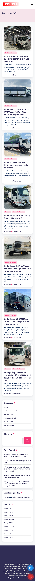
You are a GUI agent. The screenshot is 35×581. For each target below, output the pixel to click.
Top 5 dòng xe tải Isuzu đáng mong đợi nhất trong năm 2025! (17, 476)
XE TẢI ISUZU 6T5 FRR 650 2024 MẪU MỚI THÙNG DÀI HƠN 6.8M (16, 59)
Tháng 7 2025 (8, 508)
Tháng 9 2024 (8, 530)
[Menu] (32, 4)
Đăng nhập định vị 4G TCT (21, 497)
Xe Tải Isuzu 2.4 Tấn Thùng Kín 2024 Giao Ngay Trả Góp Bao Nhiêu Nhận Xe (17, 268)
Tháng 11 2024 (9, 523)
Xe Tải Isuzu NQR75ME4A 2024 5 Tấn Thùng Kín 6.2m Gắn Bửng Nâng (16, 321)
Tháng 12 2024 (9, 519)
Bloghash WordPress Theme (17, 578)
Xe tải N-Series (18, 212)
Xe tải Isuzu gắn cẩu (10, 418)
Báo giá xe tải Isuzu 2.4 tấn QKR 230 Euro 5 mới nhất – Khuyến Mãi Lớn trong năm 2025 (16, 484)
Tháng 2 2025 (8, 512)
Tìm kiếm (8, 434)
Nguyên (6, 497)
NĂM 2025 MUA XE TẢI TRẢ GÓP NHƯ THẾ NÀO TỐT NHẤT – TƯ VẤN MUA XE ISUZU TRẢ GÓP (17, 469)
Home (4, 17)
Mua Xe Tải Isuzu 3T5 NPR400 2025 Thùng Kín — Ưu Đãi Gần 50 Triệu (16, 455)
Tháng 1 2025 (8, 516)
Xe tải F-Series (10, 53)
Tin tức (7, 212)
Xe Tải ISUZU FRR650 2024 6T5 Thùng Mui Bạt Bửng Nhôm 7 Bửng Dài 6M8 (17, 112)
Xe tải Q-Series (10, 262)
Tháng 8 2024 (8, 534)
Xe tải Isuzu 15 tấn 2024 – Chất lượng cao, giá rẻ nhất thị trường (16, 165)
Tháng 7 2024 (8, 537)
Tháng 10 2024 (9, 526)
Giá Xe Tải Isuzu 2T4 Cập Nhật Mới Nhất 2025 (17, 461)
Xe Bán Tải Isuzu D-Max (11, 411)
